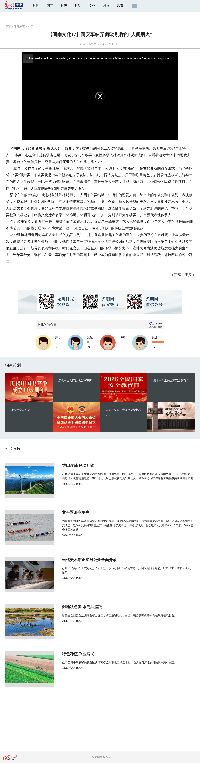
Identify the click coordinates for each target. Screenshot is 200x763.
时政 (36, 5)
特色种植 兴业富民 (78, 654)
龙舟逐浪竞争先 (75, 512)
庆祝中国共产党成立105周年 (75, 380)
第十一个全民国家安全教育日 (171, 380)
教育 (120, 5)
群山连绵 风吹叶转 (78, 465)
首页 (9, 26)
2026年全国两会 (20, 409)
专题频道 (19, 26)
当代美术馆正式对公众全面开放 (89, 559)
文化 (92, 5)
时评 (64, 5)
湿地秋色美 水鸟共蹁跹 (82, 607)
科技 (106, 5)
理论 (78, 5)
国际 (50, 5)
